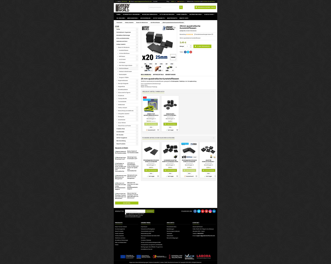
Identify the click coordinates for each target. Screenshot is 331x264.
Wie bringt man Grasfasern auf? (132, 157)
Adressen (169, 233)
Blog (168, 1)
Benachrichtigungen (172, 238)
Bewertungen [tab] (170, 75)
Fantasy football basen (125, 71)
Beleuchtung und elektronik (125, 110)
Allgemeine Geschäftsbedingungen (138, 262)
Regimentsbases (123, 80)
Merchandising (132, 18)
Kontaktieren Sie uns (146, 249)
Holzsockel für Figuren (124, 92)
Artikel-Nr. (183, 31)
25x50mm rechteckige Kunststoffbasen (189, 160)
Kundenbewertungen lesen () (204, 34)
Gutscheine (170, 236)
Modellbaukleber (123, 89)
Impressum (144, 227)
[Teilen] (185, 52)
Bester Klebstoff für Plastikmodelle (132, 151)
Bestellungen (170, 229)
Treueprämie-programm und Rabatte (151, 244)
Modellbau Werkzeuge (149, 14)
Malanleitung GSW (146, 233)
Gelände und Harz (195, 14)
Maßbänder (121, 104)
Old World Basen (123, 68)
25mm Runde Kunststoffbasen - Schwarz (170, 115)
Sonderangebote (120, 229)
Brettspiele (121, 116)
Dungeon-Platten (124, 77)
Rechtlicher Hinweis (173, 262)
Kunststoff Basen (123, 50)
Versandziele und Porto (147, 231)
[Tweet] (188, 52)
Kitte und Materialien (167, 14)
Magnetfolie (121, 86)
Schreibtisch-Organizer (131, 14)
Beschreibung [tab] (146, 75)
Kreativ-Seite (183, 18)
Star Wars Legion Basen (125, 65)
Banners (143, 238)
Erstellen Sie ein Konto (209, 1)
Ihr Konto (170, 223)
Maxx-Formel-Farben (121, 227)
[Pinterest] (190, 52)
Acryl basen (122, 59)
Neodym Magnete (123, 83)
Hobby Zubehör (182, 14)
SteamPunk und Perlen (124, 126)
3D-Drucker (120, 18)
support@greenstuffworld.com (143, 1)
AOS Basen (122, 62)
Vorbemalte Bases (124, 53)
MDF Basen (122, 56)
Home (117, 26)
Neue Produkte (172, 18)
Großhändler (145, 18)
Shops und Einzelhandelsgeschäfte (151, 242)
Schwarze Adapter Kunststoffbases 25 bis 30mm (170, 161)
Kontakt (155, 1)
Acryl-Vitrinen (122, 123)
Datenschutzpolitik (154, 262)
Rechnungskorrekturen (173, 231)
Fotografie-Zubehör (123, 113)
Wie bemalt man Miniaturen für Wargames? (132, 176)
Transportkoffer (122, 98)
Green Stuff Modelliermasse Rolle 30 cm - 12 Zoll (151, 115)
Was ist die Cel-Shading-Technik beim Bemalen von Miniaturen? (132, 195)
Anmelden (197, 1)
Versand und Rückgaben (148, 229)
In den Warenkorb (202, 46)
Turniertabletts (122, 101)
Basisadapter (123, 74)
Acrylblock (121, 95)
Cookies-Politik (163, 262)
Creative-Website (146, 240)
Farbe (118, 14)
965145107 (124, 1)
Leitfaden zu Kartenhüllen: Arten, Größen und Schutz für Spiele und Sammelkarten (132, 167)
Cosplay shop (208, 14)
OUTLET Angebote (158, 18)
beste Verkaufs (119, 233)
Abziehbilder (121, 120)
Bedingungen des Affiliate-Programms (152, 247)
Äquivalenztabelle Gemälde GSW (150, 236)
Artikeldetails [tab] (158, 75)
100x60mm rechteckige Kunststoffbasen (151, 160)
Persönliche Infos (171, 227)
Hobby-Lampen (122, 107)
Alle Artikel (126, 203)
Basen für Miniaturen (124, 47)
